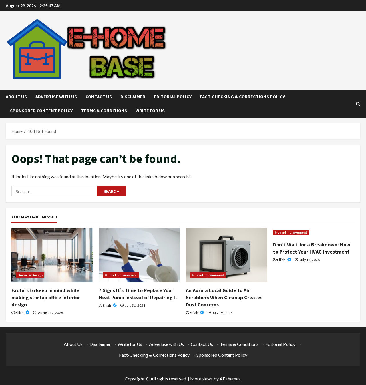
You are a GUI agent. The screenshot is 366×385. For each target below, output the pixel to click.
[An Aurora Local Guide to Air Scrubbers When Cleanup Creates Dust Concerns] (226, 255)
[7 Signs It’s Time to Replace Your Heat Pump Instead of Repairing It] (139, 255)
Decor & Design (30, 275)
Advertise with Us (56, 96)
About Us (16, 96)
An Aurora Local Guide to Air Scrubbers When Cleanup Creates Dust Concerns (224, 297)
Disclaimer (132, 96)
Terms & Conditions (104, 110)
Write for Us (150, 110)
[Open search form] (358, 103)
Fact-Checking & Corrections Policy (242, 96)
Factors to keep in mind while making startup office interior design (45, 297)
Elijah (19, 312)
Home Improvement (121, 275)
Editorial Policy (173, 96)
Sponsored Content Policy (41, 110)
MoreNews (201, 378)
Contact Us (98, 96)
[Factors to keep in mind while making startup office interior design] (52, 255)
